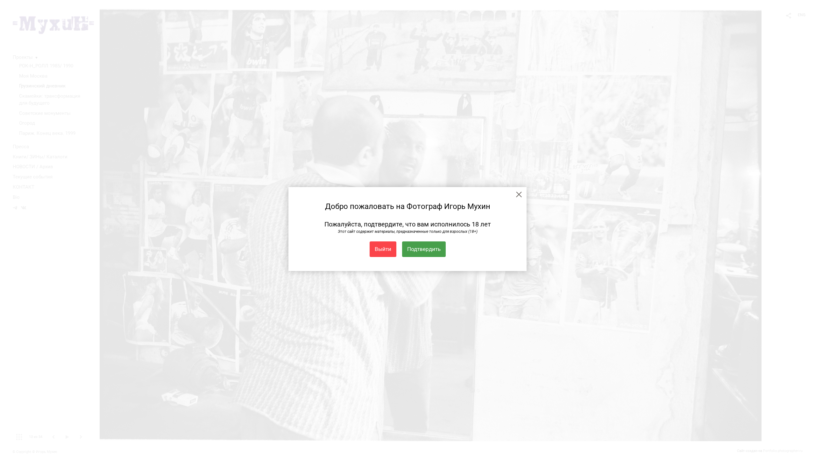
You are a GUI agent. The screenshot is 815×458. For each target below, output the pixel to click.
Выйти (383, 249)
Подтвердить (424, 249)
